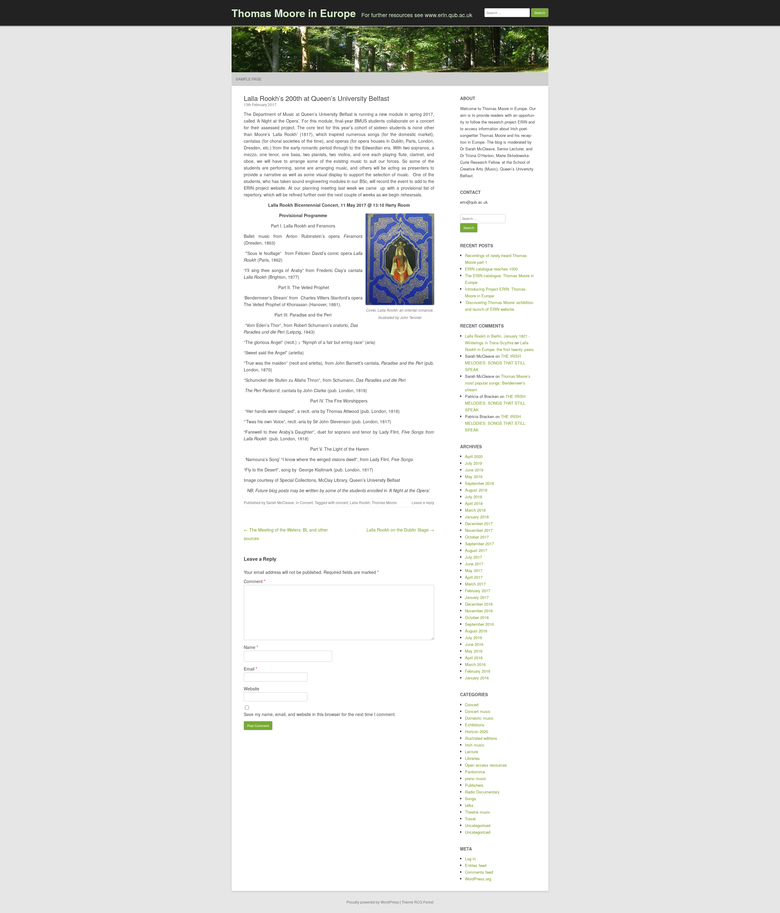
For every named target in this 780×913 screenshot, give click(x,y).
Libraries (472, 758)
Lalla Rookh (360, 502)
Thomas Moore (384, 502)
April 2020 (474, 456)
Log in (470, 858)
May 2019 (473, 476)
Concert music (478, 711)
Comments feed (479, 872)
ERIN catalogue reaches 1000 (491, 269)
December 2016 (479, 604)
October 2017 (477, 537)
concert (342, 502)
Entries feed (475, 865)
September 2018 (479, 483)
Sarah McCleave (280, 502)
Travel (470, 819)
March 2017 (475, 584)
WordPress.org (478, 879)
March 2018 (475, 510)
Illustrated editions (481, 738)
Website (251, 689)
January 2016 (477, 678)
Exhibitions (474, 725)
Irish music (474, 745)
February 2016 (477, 671)
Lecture (471, 751)
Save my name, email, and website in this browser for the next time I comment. (320, 714)
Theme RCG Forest (418, 901)
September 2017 (479, 543)
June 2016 (474, 644)
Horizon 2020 (476, 731)
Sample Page (248, 78)
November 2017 (479, 530)
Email (250, 669)
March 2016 (475, 664)
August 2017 (476, 550)
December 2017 (479, 523)
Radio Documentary (482, 792)
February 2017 (477, 590)
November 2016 (479, 611)
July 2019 (473, 463)
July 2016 (473, 637)
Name (251, 647)
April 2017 (474, 577)
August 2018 (476, 490)
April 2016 (474, 658)
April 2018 (474, 503)
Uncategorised (477, 825)
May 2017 (473, 570)
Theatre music (477, 812)
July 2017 (473, 557)
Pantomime (475, 772)
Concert (306, 502)
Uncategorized (477, 832)
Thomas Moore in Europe (294, 12)
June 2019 (474, 470)
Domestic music (479, 718)
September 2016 (479, 624)
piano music (475, 778)
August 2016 (476, 631)
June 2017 (474, 564)
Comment (254, 581)
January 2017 (477, 597)
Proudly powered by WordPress (372, 901)
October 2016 (477, 617)
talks (469, 805)
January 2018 (477, 517)
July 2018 (473, 496)
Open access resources (486, 765)
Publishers (474, 785)
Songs (470, 798)
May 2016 (473, 651)
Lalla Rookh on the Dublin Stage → (400, 530)
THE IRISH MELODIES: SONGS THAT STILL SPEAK (495, 362)
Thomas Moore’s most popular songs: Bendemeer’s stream (497, 382)
